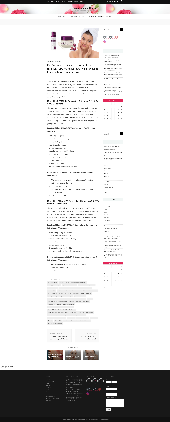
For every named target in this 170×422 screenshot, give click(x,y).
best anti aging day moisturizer (64, 282)
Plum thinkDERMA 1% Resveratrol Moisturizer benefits (57, 315)
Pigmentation (89, 351)
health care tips (90, 298)
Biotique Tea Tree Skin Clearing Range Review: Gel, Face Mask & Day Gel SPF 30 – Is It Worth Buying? (113, 148)
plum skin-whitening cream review (68, 304)
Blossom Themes (92, 419)
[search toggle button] (121, 1)
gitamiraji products (51, 296)
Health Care (70, 1)
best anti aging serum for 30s (52, 287)
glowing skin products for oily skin (80, 296)
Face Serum (51, 61)
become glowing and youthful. (80, 220)
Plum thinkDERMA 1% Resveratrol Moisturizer (85, 312)
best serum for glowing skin (52, 293)
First (107, 384)
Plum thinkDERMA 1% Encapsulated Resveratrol (76, 257)
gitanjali (57, 296)
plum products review (51, 304)
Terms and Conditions (108, 187)
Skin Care (63, 1)
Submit (108, 409)
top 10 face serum (74, 320)
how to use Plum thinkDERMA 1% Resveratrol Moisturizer (57, 301)
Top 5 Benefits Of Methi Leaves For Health (113, 87)
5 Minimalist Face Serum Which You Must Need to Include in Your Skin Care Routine (74, 386)
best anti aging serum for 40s (64, 287)
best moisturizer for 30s (51, 290)
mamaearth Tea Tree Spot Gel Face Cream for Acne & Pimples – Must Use (55, 356)
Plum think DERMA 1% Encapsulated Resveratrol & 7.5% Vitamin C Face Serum (60, 307)
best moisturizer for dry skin (76, 290)
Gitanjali (49, 76)
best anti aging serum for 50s (75, 287)
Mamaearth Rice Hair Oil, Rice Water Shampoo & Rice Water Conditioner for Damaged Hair (74, 399)
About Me (52, 1)
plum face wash (71, 301)
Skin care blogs (85, 317)
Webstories (76, 1)
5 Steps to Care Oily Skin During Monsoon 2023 (72, 357)
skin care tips (50, 320)
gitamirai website (76, 293)
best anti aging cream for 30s (52, 282)
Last (112, 384)
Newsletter (106, 179)
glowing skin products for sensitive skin (54, 298)
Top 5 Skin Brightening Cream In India (90, 357)
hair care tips (83, 298)
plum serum (59, 304)
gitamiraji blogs (88, 293)
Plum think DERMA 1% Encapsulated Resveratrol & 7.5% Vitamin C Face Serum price (61, 309)
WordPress (102, 419)
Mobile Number (110, 392)
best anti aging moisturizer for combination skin (78, 282)
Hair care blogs (76, 298)
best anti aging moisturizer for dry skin (54, 285)
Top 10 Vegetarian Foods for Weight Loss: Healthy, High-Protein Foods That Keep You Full (113, 74)
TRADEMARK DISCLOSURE (110, 190)
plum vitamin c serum (71, 317)
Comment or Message (111, 397)
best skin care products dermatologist (65, 293)
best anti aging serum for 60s (86, 287)
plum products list (86, 301)
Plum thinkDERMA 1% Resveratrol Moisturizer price (76, 315)
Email (107, 386)
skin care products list (94, 317)
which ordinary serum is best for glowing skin (55, 323)
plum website (79, 317)
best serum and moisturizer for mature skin (90, 290)
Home (48, 1)
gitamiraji (82, 293)
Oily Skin (69, 351)
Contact (81, 1)
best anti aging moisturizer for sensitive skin (69, 285)
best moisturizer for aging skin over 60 (64, 290)
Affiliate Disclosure (108, 168)
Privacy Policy (107, 182)
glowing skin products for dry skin (66, 296)
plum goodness (78, 301)
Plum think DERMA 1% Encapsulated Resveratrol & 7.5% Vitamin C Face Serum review (62, 312)
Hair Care (57, 1)
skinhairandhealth (66, 320)
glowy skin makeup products (67, 298)
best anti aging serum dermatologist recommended (86, 285)
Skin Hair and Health (85, 8)
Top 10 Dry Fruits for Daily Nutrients (112, 94)
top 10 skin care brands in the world (84, 320)
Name (107, 379)
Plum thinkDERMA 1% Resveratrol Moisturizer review (56, 317)
